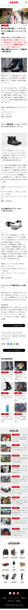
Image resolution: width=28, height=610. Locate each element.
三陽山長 (14, 336)
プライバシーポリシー (14, 598)
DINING (22, 570)
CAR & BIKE (5, 570)
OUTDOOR (14, 558)
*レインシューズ (6, 333)
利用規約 (4, 598)
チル (14, 333)
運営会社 (24, 598)
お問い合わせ (11, 600)
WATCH (22, 558)
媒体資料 (18, 600)
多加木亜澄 (22, 336)
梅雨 (3, 339)
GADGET (14, 582)
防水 (7, 339)
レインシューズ (6, 336)
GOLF (22, 582)
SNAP (14, 570)
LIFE (5, 582)
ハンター (19, 333)
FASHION (7, 6)
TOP (2, 6)
